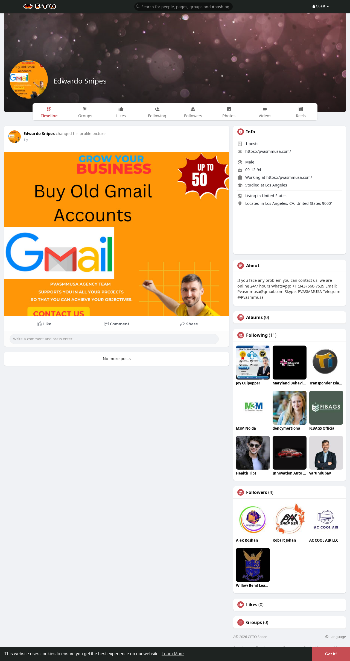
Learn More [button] (173, 653)
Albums (254, 317)
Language (337, 637)
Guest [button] (320, 6)
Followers (256, 492)
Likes (251, 604)
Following (257, 335)
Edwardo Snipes (79, 81)
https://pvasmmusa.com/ (268, 151)
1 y (26, 139)
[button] (183, 6)
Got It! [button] (331, 654)
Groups (254, 622)
